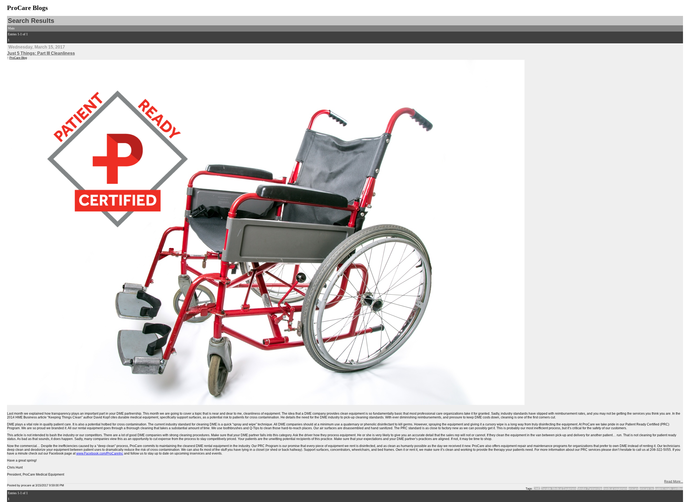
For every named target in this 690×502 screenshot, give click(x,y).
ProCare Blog (18, 57)
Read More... (673, 481)
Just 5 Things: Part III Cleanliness (41, 53)
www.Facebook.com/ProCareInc (99, 453)
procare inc (646, 488)
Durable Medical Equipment (559, 488)
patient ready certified (669, 488)
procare (633, 488)
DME (537, 488)
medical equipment (615, 488)
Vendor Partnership (589, 488)
